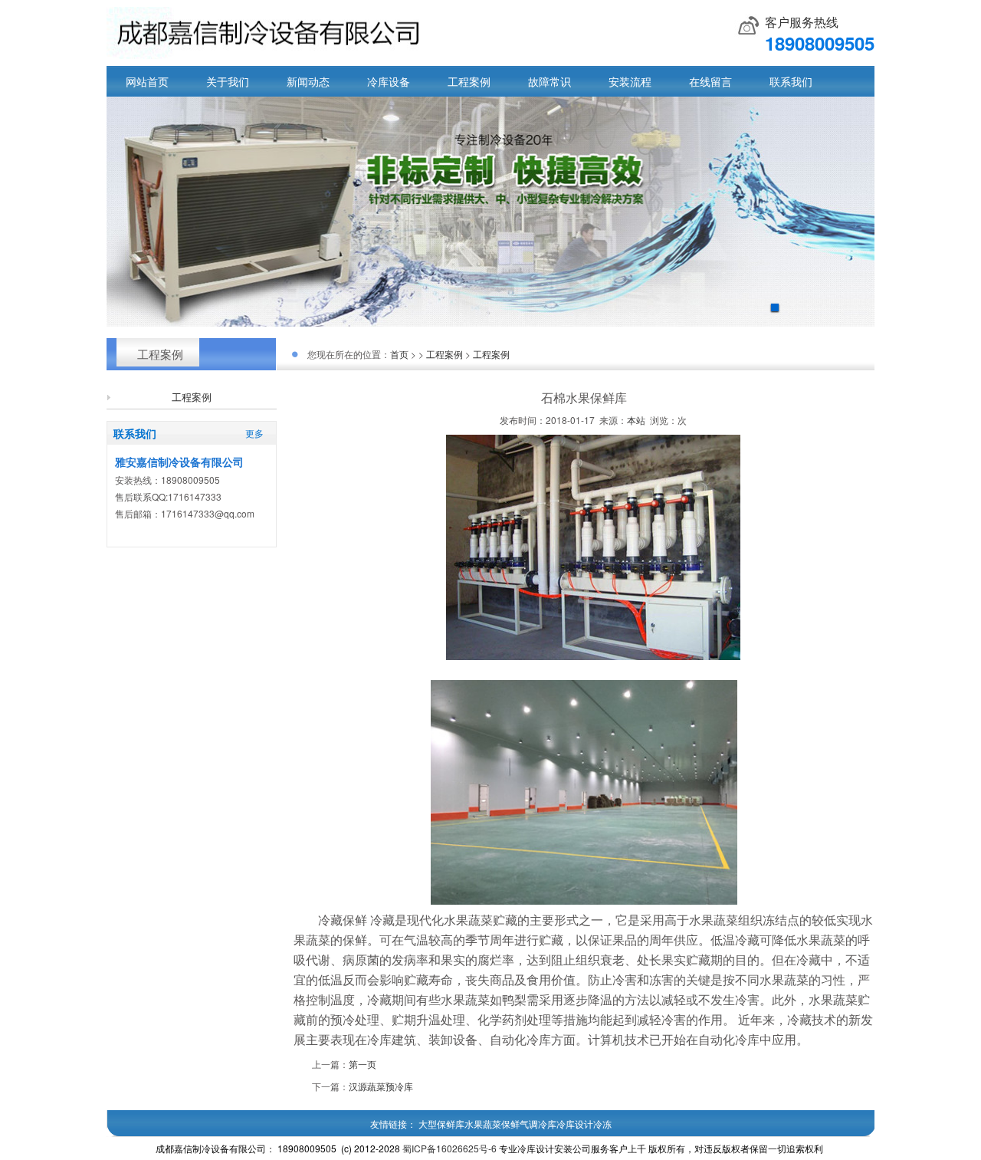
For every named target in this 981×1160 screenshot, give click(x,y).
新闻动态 (308, 81)
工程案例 (469, 81)
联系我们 (790, 81)
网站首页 (147, 81)
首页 (399, 353)
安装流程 (630, 81)
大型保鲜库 (441, 1123)
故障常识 (549, 81)
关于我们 (227, 81)
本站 (636, 419)
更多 (254, 432)
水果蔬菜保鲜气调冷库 (510, 1123)
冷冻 (602, 1123)
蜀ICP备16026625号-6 (449, 1148)
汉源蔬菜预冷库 (381, 1086)
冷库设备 (388, 81)
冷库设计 (574, 1123)
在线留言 (710, 81)
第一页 (362, 1063)
